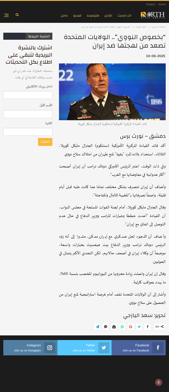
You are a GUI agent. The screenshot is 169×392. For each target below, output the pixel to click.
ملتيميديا (93, 15)
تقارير (108, 15)
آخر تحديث (125, 15)
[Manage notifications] (158, 382)
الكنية (48, 123)
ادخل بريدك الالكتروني (39, 86)
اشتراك (45, 142)
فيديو (77, 15)
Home (162, 4)
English (150, 4)
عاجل (64, 15)
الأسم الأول (46, 105)
